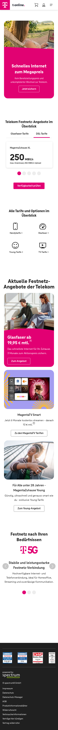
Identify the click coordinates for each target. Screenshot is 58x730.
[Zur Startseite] (5, 5)
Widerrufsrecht (9, 710)
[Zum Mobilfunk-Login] (43, 5)
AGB (4, 701)
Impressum (7, 688)
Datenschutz (8, 693)
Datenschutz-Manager (12, 697)
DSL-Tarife (41, 133)
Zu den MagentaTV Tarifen (18, 372)
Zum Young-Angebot (15, 442)
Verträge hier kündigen (12, 718)
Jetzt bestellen (12, 22)
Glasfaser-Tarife (20, 133)
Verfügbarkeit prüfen (29, 185)
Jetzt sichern (29, 89)
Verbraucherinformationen (14, 714)
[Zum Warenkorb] (36, 5)
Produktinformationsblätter (14, 705)
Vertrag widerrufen (11, 723)
